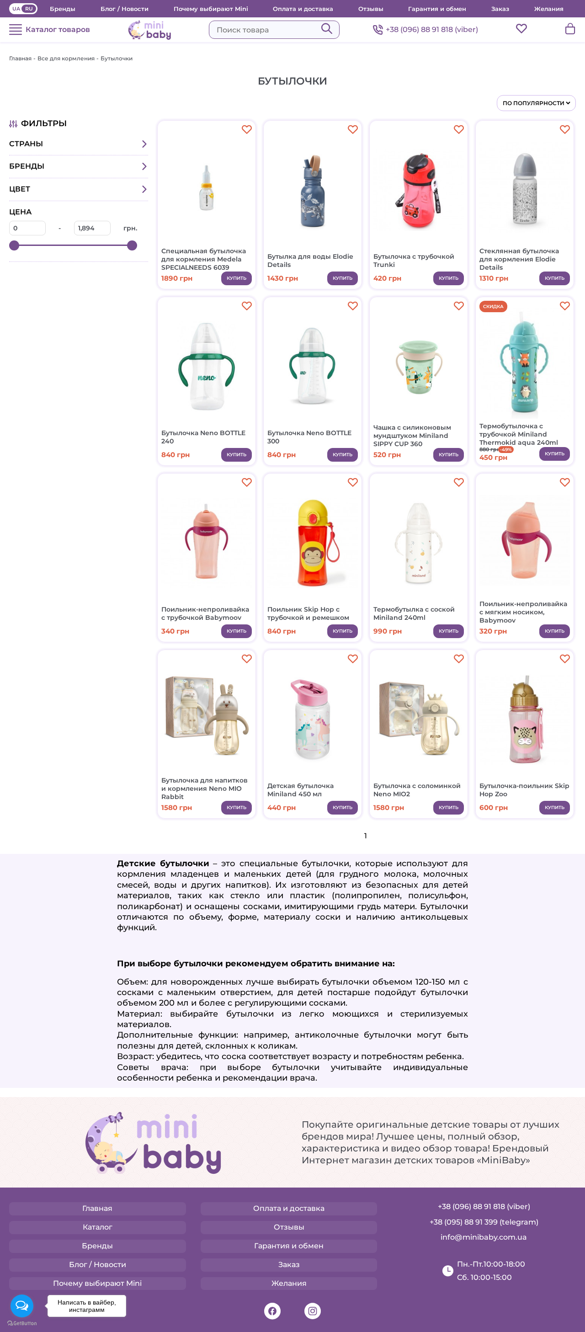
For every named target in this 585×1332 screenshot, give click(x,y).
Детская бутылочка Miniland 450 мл (300, 790)
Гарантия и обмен (437, 8)
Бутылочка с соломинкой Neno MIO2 (417, 790)
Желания (549, 8)
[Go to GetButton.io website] (22, 1323)
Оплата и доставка (303, 8)
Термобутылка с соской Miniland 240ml (414, 613)
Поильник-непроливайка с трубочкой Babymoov (205, 613)
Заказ (500, 8)
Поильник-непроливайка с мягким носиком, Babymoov (523, 612)
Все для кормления (66, 58)
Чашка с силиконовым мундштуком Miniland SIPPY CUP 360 (412, 435)
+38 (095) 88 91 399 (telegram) (484, 1222)
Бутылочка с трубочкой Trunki (413, 260)
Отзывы (370, 8)
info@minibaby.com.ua (484, 1237)
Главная (20, 58)
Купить (236, 278)
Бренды (62, 8)
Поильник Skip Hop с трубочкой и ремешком (308, 613)
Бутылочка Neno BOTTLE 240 (203, 437)
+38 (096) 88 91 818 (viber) (432, 29)
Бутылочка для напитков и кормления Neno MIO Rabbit (204, 788)
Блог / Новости (125, 8)
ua (16, 8)
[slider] (14, 245)
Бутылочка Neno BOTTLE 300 (309, 437)
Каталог (97, 1227)
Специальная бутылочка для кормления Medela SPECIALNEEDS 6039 (203, 259)
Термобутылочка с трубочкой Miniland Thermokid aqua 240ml (518, 434)
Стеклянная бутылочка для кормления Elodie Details (519, 259)
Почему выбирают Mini (211, 8)
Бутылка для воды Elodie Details (310, 260)
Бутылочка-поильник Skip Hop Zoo (524, 790)
